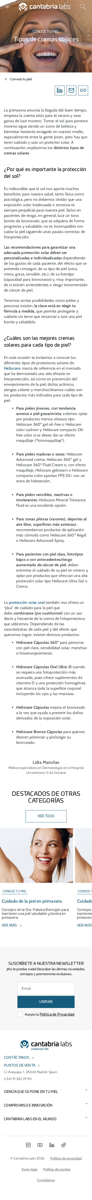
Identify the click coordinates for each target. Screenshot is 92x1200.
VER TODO (46, 816)
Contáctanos (16, 1057)
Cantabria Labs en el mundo (30, 1119)
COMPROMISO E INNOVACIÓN (28, 1105)
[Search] (83, 7)
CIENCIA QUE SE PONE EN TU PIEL (31, 1092)
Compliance (46, 1180)
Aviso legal (30, 1169)
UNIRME (46, 1002)
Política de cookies (56, 1169)
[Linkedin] (60, 90)
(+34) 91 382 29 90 (18, 1079)
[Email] (71, 90)
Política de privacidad (66, 1158)
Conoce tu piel (21, 79)
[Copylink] (83, 90)
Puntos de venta (19, 1065)
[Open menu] (7, 7)
